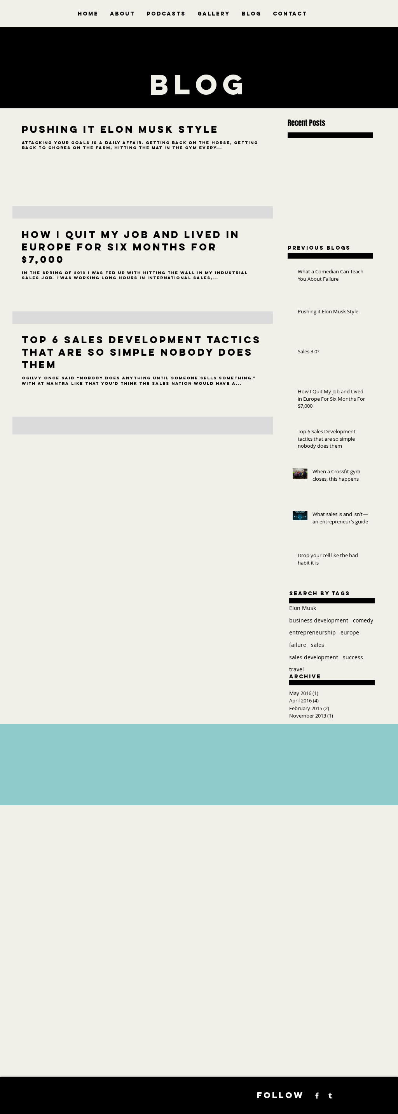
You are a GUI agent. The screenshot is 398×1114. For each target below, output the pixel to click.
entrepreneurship (312, 632)
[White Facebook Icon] (317, 1095)
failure (297, 644)
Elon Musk (302, 608)
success (353, 657)
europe (349, 632)
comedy (363, 620)
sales (317, 644)
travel (296, 669)
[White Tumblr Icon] (330, 1095)
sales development (313, 657)
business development (318, 620)
